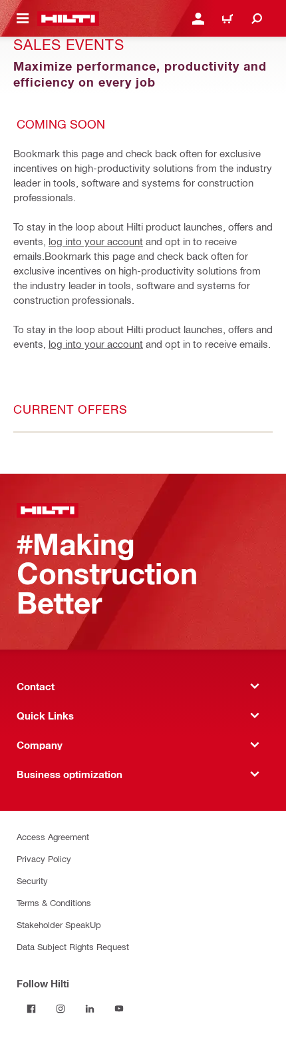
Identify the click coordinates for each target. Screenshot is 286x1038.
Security (32, 880)
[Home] (68, 18)
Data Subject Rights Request (73, 946)
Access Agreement (53, 836)
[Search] (256, 18)
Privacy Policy (44, 858)
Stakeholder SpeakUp (59, 924)
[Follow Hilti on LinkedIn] (89, 1008)
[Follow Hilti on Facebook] (31, 1008)
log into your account (96, 241)
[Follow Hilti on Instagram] (60, 1008)
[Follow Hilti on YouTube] (119, 1008)
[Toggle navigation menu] (22, 18)
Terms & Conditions (54, 902)
